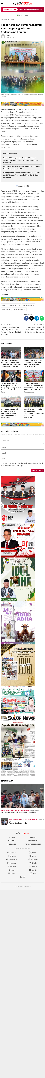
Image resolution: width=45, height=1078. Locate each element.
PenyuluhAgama (28, 305)
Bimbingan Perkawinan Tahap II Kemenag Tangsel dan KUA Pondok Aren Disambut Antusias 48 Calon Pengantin (21, 175)
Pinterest (13, 856)
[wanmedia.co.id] (22, 3)
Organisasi (9, 810)
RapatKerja (6, 309)
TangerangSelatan (19, 309)
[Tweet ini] (31, 318)
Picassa (13, 874)
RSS (23, 877)
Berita (3, 810)
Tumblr (34, 856)
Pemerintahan (18, 810)
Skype (13, 870)
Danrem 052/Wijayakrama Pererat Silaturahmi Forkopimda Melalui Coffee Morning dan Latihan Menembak (20, 160)
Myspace (34, 867)
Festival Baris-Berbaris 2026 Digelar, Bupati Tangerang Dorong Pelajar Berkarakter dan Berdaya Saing (11, 388)
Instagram (13, 863)
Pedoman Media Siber (33, 844)
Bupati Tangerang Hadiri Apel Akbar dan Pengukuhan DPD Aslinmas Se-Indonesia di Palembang (34, 413)
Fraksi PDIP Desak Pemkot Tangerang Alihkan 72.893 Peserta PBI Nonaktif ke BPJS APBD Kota (11, 329)
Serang (26, 810)
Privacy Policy (32, 841)
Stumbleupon (13, 860)
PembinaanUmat (14, 305)
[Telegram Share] (36, 318)
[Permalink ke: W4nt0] (3, 36)
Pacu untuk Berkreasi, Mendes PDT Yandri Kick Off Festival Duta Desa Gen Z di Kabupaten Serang (11, 363)
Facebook (13, 853)
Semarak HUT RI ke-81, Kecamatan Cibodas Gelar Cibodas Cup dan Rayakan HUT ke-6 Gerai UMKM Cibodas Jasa (33, 388)
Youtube (34, 870)
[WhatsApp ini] (42, 318)
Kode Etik (11, 841)
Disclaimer (12, 844)
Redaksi (12, 837)
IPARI (3, 305)
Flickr (34, 874)
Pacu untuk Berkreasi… (18, 823)
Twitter (34, 853)
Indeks (33, 837)
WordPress (34, 860)
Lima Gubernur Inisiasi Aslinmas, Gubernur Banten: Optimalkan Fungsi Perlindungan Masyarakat (9, 413)
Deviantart (13, 867)
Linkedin (34, 863)
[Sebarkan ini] (26, 318)
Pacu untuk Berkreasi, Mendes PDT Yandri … (18, 812)
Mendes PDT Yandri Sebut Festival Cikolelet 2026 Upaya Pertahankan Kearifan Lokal (33, 363)
